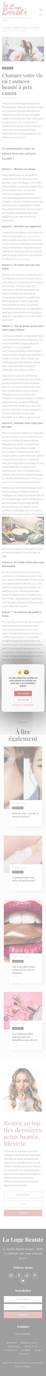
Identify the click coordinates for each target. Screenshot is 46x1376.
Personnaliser (23, 700)
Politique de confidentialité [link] (23, 705)
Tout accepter (23, 693)
